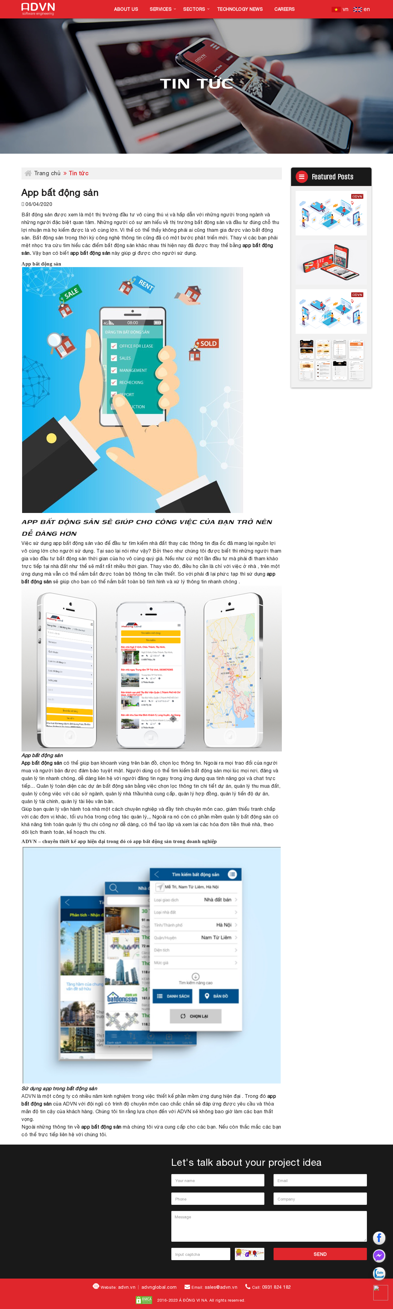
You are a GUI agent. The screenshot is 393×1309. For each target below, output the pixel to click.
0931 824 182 (276, 1287)
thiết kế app (73, 841)
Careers (284, 9)
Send (320, 1254)
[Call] (381, 1292)
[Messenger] (381, 1255)
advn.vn (127, 1287)
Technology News (240, 9)
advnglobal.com (159, 1287)
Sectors (194, 9)
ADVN (29, 1096)
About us (126, 9)
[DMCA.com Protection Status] (144, 1299)
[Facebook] (381, 1238)
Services (161, 9)
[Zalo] (381, 1273)
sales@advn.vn (221, 1287)
